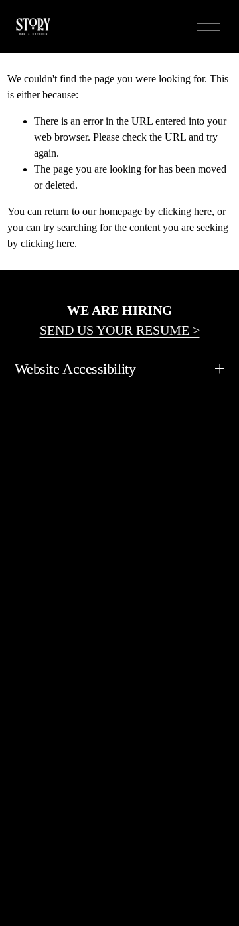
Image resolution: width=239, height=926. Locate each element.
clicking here (185, 211)
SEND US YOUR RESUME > (120, 330)
